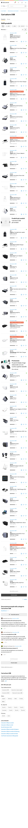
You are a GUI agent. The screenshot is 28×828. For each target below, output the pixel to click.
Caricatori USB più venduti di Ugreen (10, 729)
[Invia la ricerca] (8, 6)
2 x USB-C (8, 26)
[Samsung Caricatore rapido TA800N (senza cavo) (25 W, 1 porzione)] (14, 326)
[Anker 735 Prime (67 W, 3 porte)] (14, 421)
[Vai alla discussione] (14, 623)
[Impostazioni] (15, 2)
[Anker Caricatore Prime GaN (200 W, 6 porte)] (14, 176)
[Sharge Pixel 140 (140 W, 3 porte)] (14, 165)
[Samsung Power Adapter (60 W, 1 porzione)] (14, 256)
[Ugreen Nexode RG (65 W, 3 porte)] (14, 455)
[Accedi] (18, 2)
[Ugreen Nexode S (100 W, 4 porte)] (14, 444)
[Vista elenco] (25, 30)
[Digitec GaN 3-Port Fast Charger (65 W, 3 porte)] (14, 49)
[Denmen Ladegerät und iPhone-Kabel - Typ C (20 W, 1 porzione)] (14, 548)
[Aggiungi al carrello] (26, 41)
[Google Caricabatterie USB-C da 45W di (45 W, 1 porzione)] (14, 433)
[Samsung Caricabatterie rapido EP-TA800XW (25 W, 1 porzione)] (14, 340)
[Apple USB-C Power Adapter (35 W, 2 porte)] (14, 187)
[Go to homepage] (5, 2)
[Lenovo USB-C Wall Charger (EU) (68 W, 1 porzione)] (14, 490)
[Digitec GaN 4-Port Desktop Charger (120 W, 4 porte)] (14, 478)
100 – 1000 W (21, 26)
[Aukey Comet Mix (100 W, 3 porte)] (14, 302)
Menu (4, 6)
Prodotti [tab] (3, 19)
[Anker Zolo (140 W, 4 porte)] (14, 60)
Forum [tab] (8, 19)
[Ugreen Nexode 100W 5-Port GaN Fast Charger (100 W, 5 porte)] (14, 535)
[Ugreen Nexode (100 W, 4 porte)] (14, 278)
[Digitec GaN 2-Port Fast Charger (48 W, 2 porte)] (14, 82)
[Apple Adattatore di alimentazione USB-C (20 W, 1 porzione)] (14, 37)
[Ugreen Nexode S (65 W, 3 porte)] (14, 501)
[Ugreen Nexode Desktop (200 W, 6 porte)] (14, 106)
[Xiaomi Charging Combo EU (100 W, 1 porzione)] (14, 466)
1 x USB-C (14, 26)
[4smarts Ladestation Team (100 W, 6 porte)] (14, 561)
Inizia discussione (15, 614)
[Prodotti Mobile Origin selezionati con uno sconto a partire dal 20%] (14, 365)
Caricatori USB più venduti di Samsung (10, 731)
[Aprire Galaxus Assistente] (22, 2)
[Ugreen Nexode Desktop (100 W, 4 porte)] (14, 117)
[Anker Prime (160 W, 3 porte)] (14, 398)
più (6, 681)
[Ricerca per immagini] (25, 6)
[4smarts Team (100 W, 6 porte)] (14, 512)
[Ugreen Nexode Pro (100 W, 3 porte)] (14, 128)
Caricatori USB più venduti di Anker (9, 733)
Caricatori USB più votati (7, 725)
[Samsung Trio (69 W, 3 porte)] (14, 267)
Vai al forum (4, 610)
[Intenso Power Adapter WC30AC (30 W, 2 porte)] (14, 409)
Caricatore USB (13, 33)
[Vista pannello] (22, 30)
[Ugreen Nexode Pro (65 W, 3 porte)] (14, 313)
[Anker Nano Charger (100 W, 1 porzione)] (14, 572)
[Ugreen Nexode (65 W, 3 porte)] (14, 387)
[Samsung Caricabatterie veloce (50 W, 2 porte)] (14, 523)
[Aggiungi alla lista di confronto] (21, 41)
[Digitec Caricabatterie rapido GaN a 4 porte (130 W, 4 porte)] (14, 234)
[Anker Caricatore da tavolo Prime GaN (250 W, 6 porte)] (14, 290)
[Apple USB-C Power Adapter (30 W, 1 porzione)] (14, 154)
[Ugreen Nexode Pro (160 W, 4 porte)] (14, 71)
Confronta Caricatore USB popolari (9, 735)
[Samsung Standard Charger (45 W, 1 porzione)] (14, 245)
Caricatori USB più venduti (7, 723)
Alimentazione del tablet (13, 10)
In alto (25, 599)
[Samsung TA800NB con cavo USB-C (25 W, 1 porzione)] (14, 141)
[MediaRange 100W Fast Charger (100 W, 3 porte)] (14, 353)
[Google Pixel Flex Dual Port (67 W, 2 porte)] (14, 583)
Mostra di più (14, 595)
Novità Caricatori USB (6, 727)
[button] (26, 33)
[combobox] (3, 26)
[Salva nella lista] (24, 41)
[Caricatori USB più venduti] (14, 222)
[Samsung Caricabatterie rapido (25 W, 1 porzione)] (14, 94)
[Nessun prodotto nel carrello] (25, 2)
